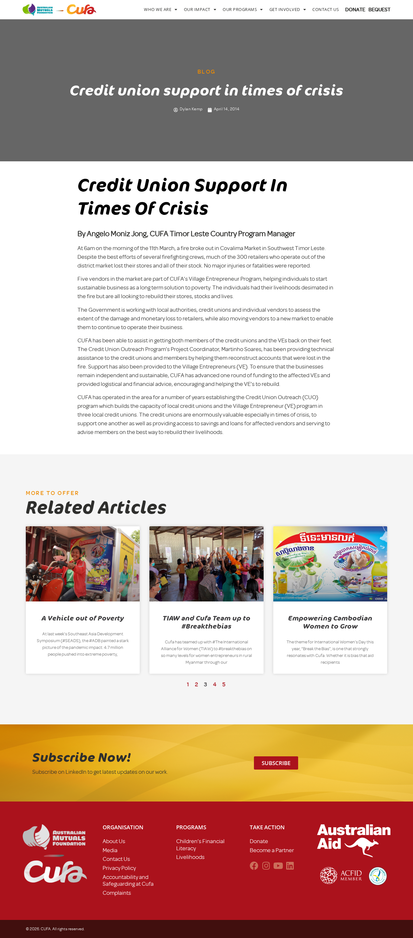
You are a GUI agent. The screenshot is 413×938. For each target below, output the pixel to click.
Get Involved (284, 9)
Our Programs (240, 9)
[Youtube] (278, 865)
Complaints (117, 893)
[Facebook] (254, 865)
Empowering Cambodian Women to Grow (330, 622)
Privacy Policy (119, 868)
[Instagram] (266, 865)
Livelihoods (190, 857)
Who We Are (157, 9)
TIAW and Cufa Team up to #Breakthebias (206, 622)
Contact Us (325, 9)
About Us (114, 841)
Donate (259, 841)
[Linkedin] (290, 865)
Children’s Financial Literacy (200, 845)
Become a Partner (272, 850)
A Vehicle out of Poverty (83, 618)
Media (110, 850)
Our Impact (197, 9)
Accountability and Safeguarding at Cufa (128, 880)
